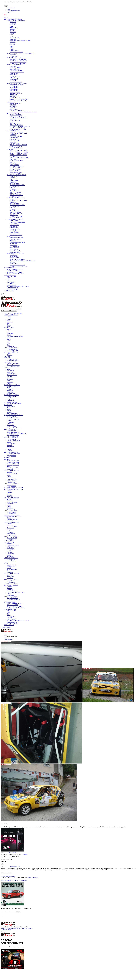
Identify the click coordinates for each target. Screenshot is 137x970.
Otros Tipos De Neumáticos (14, 403)
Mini (8, 342)
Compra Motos (11, 580)
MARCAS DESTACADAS (11, 315)
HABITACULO (8, 405)
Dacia (8, 343)
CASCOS (12, 122)
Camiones (9, 586)
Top (19, 866)
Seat (8, 330)
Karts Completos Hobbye (13, 468)
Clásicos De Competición (13, 440)
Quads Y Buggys (11, 546)
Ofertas (9, 353)
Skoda (8, 326)
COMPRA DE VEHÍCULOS (17, 265)
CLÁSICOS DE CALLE (16, 132)
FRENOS (12, 77)
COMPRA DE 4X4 (15, 233)
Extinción (9, 412)
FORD (12, 30)
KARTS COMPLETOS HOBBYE (19, 157)
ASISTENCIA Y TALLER (11, 583)
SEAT (11, 35)
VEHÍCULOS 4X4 (9, 542)
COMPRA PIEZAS (15, 252)
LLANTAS (13, 80)
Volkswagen (10, 333)
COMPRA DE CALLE (16, 146)
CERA (8, 280)
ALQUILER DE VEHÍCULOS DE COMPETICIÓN (20, 53)
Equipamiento (10, 576)
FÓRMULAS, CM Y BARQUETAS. (16, 175)
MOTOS (9, 236)
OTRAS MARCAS (15, 50)
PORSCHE (13, 32)
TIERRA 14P (13, 95)
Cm (8, 493)
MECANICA (13, 159)
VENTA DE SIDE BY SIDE (17, 222)
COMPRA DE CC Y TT (16, 216)
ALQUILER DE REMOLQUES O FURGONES (22, 260)
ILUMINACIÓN (14, 79)
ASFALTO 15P (14, 87)
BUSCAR (18, 309)
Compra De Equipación (13, 435)
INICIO (6, 17)
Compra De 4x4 (11, 559)
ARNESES (13, 105)
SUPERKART (14, 156)
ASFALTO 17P (14, 90)
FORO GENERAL (12, 276)
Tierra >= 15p (10, 399)
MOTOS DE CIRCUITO (16, 238)
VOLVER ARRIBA (6, 929)
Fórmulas (9, 492)
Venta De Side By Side (13, 545)
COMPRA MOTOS (15, 250)
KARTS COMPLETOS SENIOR (18, 155)
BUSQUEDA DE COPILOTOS (18, 60)
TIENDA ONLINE (9, 290)
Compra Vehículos (11, 512)
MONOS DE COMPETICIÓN (18, 116)
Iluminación (10, 382)
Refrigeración (10, 370)
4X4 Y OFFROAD (9, 540)
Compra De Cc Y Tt (12, 538)
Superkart (9, 466)
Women (15, 866)
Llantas (9, 383)
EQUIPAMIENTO (15, 246)
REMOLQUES (14, 170)
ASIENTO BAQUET (15, 103)
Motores (9, 369)
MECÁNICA (13, 182)
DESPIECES (13, 245)
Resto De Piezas (11, 482)
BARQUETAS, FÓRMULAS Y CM (13, 488)
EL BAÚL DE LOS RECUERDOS (16, 273)
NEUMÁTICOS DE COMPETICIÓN (17, 83)
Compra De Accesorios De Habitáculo (16, 433)
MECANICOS (7, 362)
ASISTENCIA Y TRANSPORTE (15, 253)
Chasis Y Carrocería (12, 502)
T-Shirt (11, 866)
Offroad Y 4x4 (10, 400)
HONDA (12, 45)
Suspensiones (10, 379)
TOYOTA (12, 42)
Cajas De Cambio (11, 373)
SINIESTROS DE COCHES (14, 272)
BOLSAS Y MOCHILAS (16, 125)
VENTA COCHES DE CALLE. (15, 269)
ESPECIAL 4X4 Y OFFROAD (15, 219)
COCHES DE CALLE (10, 268)
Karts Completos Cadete (13, 462)
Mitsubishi (9, 322)
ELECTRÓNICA (14, 69)
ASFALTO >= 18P (15, 92)
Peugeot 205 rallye (8, 639)
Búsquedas (9, 355)
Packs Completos (11, 416)
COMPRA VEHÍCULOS (16, 195)
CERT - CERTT (11, 282)
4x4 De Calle (10, 548)
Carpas (8, 593)
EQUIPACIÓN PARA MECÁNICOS (20, 126)
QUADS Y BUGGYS (15, 223)
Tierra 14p (9, 397)
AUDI (11, 49)
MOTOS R (13, 240)
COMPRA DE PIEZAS (16, 82)
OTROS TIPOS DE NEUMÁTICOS (19, 99)
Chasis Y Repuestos (12, 473)
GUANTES (13, 119)
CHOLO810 (12, 852)
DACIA (12, 47)
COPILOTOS (7, 357)
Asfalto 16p (10, 390)
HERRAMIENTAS (15, 263)
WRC (8, 278)
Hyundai (9, 335)
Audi (8, 345)
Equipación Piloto (11, 535)
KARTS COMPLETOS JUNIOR (18, 153)
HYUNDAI (13, 39)
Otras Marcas (10, 346)
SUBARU (12, 29)
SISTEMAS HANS (15, 123)
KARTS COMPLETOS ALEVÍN (18, 150)
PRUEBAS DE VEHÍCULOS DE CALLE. (18, 286)
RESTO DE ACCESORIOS (17, 110)
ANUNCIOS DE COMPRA (11, 347)
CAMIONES (13, 255)
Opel (8, 332)
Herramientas (10, 595)
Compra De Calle (11, 455)
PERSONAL (7, 356)
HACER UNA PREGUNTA (8, 876)
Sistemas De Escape (12, 375)
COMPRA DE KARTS (16, 172)
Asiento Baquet (11, 406)
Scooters (9, 570)
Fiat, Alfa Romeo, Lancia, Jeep (15, 336)
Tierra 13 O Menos (11, 396)
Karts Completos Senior (13, 465)
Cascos (9, 423)
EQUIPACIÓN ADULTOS (17, 166)
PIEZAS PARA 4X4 (9, 549)
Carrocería (9, 376)
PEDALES (13, 107)
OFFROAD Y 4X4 (15, 97)
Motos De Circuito (11, 565)
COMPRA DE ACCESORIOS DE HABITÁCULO (23, 112)
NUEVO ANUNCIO (6, 627)
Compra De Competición (13, 453)
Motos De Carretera (12, 569)
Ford (8, 323)
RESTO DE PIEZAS (15, 169)
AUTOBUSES (14, 256)
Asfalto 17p (10, 392)
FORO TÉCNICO (11, 285)
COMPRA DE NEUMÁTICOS (18, 100)
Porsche (9, 325)
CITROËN (13, 23)
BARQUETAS (14, 176)
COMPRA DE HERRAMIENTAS (19, 266)
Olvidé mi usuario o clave (13, 10)
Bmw (8, 320)
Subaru (9, 329)
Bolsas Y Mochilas (11, 426)
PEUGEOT (13, 22)
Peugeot (9, 316)
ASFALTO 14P (14, 86)
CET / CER (10, 283)
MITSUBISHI (13, 27)
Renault (9, 319)
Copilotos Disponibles (12, 359)
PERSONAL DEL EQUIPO (14, 57)
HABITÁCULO (11, 102)
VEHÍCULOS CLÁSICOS (11, 436)
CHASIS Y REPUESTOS (16, 160)
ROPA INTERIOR (15, 120)
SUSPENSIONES (15, 76)
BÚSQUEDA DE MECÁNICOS (18, 63)
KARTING (10, 149)
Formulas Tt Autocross (12, 519)
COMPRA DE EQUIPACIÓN (18, 129)
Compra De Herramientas (13, 599)
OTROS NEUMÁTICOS (10, 402)
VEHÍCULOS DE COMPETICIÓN (16, 20)
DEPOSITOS (13, 75)
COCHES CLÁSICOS (13, 130)
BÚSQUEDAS (14, 56)
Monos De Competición (13, 417)
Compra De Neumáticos (13, 432)
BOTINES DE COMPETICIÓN (18, 117)
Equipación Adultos (12, 479)
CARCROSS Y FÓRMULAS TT (15, 197)
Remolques (10, 469)
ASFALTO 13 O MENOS (17, 85)
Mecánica (9, 499)
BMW (11, 26)
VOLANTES (13, 106)
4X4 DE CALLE (14, 225)
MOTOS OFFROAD (15, 239)
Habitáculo (9, 448)
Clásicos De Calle (11, 439)
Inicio (5, 635)
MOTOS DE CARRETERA (17, 242)
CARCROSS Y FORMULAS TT (12, 516)
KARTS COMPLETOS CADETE (19, 152)
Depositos (9, 377)
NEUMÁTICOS (14, 143)
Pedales (9, 410)
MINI (11, 46)
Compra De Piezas (11, 430)
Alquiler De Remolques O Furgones (16, 592)
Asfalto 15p (10, 389)
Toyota (8, 337)
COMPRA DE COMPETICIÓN (18, 145)
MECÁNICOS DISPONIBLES (18, 62)
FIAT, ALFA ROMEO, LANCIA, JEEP (20, 40)
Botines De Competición (13, 419)
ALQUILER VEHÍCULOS (11, 350)
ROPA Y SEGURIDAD (13, 113)
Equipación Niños (11, 480)
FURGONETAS (14, 258)
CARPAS (12, 262)
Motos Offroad (10, 566)
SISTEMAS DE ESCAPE (17, 72)
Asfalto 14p (10, 387)
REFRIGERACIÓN (15, 67)
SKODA (12, 33)
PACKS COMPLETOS (16, 115)
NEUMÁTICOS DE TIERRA (11, 395)
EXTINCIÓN (13, 109)
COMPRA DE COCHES (16, 52)
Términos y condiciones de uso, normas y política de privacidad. (17, 928)
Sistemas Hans (10, 425)
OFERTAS (13, 55)
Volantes (9, 409)
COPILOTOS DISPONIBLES (18, 59)
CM (11, 179)
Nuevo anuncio (11, 7)
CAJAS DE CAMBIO (16, 70)
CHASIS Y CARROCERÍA (17, 185)
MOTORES (13, 66)
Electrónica (10, 372)
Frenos (8, 380)
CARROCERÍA (14, 73)
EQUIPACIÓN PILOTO (16, 213)
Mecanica (9, 472)
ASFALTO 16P (14, 89)
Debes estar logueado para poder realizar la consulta (14, 880)
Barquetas (9, 490)
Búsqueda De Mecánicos (13, 365)
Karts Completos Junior (13, 463)
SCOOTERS (13, 243)
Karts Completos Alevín (13, 460)
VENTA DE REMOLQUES (17, 259)
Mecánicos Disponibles (13, 363)
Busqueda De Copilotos (13, 360)
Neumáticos (10, 450)
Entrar (8, 9)
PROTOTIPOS (14, 180)
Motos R (9, 568)
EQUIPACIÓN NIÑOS (16, 167)
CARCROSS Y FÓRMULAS (11, 515)
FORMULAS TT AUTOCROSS (18, 200)
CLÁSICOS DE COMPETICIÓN (19, 133)
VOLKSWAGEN (14, 37)
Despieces (9, 575)
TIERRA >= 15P (14, 96)
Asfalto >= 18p (11, 393)
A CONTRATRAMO (12, 289)
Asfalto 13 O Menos (12, 386)
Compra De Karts (11, 485)
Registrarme (10, 12)
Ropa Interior (10, 422)
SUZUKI (12, 43)
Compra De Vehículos (12, 598)
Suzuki (8, 339)
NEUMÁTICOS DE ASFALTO (12, 385)
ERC (8, 279)
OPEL (11, 36)
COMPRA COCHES (12, 270)
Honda (8, 340)
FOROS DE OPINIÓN (10, 275)
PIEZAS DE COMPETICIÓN (15, 65)
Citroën (9, 317)
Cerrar (5, 6)
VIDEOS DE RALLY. (12, 288)
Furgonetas (10, 589)
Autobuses (9, 588)
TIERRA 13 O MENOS (16, 93)
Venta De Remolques (12, 590)
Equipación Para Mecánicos (14, 427)
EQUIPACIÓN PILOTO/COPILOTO (13, 415)
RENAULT (13, 24)
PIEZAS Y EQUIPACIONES (11, 470)
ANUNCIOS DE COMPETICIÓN (13, 19)
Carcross (9, 518)
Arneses (9, 407)
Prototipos (9, 495)
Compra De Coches (12, 349)
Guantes (9, 420)
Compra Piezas (11, 582)
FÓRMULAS (13, 177)
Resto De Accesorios (12, 413)
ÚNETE (18, 912)
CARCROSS (13, 199)
